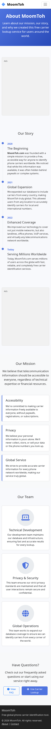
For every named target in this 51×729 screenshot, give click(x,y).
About (5, 723)
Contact (15, 723)
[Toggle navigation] (45, 4)
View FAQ (12, 691)
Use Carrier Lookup (36, 691)
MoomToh (15, 4)
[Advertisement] (25, 87)
